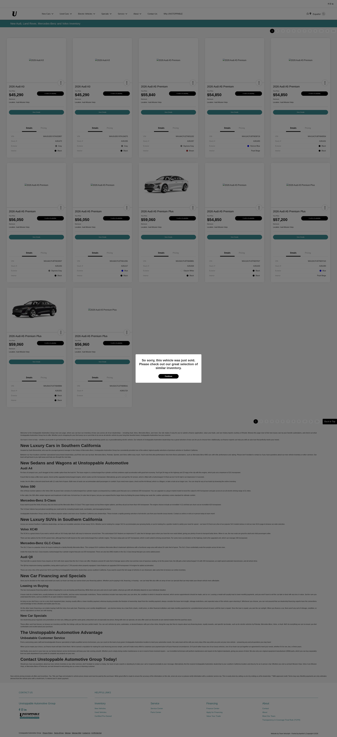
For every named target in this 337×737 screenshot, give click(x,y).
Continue (168, 376)
